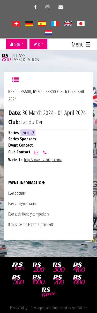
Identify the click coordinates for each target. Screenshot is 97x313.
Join (40, 44)
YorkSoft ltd (79, 308)
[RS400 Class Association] (79, 267)
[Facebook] (35, 7)
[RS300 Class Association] (59, 267)
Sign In (18, 44)
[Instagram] (47, 7)
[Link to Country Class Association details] (16, 23)
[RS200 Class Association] (38, 267)
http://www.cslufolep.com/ (43, 159)
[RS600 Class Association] (38, 279)
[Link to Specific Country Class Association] (68, 23)
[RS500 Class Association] (18, 279)
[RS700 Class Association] (59, 279)
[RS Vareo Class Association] (48, 292)
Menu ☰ (81, 44)
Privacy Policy (18, 308)
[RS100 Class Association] (18, 267)
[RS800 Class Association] (79, 279)
